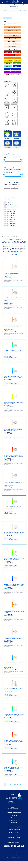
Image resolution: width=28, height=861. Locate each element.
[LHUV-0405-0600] (5, 223)
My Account (14, 818)
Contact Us (14, 815)
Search (22, 2)
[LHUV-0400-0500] (5, 221)
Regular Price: (8, 276)
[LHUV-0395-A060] (5, 217)
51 (20, 784)
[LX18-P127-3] (5, 202)
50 (17, 784)
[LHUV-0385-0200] (5, 209)
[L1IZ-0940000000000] (5, 207)
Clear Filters (7, 18)
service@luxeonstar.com (13, 808)
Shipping (14, 822)
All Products (5, 236)
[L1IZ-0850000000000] (5, 205)
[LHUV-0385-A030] (5, 211)
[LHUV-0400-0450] (5, 219)
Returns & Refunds (14, 832)
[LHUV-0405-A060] (5, 225)
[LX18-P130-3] (5, 204)
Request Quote (7, 2)
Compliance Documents (14, 837)
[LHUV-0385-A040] (5, 215)
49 (15, 784)
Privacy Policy (14, 835)
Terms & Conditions (14, 829)
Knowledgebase (14, 820)
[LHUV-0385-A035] (5, 213)
